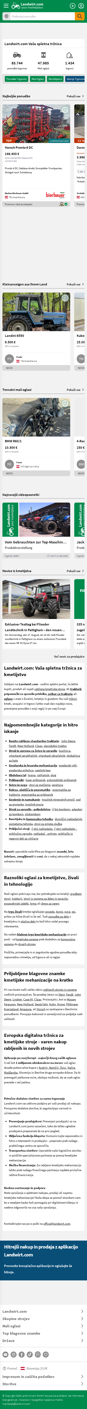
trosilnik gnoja (34, 804)
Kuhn (52, 1004)
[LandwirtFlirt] (46, 1355)
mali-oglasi (38, 79)
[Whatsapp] (37, 1354)
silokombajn (32, 814)
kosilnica (64, 751)
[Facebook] (22, 1355)
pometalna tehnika (21, 824)
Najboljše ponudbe (16, 96)
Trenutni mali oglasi (16, 389)
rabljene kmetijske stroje (49, 689)
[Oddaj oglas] (72, 5)
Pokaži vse (74, 96)
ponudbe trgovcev (16, 79)
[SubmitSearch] (80, 16)
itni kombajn (62, 809)
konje (59, 911)
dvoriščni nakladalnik (68, 819)
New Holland (25, 746)
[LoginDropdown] (81, 5)
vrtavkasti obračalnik (51, 755)
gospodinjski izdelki (16, 903)
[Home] (27, 5)
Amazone (25, 1009)
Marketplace (55, 79)
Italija (71, 1067)
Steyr (61, 994)
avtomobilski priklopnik (61, 780)
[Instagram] (14, 1355)
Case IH (28, 999)
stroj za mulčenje (39, 785)
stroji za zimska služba (48, 824)
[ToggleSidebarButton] (6, 5)
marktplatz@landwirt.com (16, 1404)
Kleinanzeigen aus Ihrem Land (24, 284)
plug (53, 775)
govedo (50, 911)
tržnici (73, 699)
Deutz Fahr (41, 1004)
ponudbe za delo (58, 916)
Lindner (17, 999)
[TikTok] (30, 1355)
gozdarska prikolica (21, 770)
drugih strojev (26, 944)
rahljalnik (43, 775)
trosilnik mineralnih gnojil (58, 799)
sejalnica (57, 785)
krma (33, 903)
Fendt (12, 746)
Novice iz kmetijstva (16, 570)
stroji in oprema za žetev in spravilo (46, 898)
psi (73, 911)
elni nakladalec (43, 829)
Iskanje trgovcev (76, 79)
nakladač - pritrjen (45, 833)
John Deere (68, 741)
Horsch (41, 1009)
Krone (61, 1004)
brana (32, 775)
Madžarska (11, 1072)
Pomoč (12, 1368)
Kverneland (11, 1009)
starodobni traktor (55, 746)
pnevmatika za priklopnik (37, 794)
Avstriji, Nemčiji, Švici (52, 1067)
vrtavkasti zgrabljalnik (23, 755)
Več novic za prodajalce (69, 656)
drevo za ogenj (50, 903)
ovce (67, 911)
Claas (38, 746)
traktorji (17, 898)
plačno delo (28, 921)
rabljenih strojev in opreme (60, 989)
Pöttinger (72, 1004)
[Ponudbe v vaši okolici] (6, 16)
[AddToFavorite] (65, 110)
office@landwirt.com (57, 1223)
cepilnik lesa (43, 770)
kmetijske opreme (27, 939)
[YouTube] (5, 1355)
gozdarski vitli (68, 765)
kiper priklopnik (35, 780)
